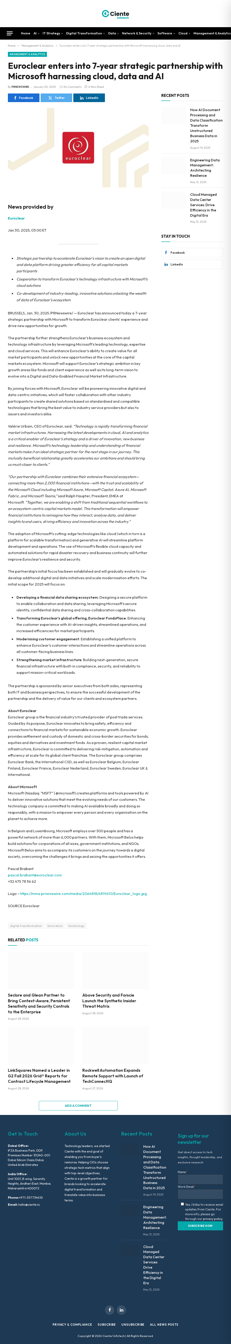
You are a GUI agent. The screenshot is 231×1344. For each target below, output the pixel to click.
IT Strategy (51, 33)
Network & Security (136, 33)
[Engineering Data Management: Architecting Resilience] (173, 165)
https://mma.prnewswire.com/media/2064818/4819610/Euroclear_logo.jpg (83, 893)
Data (112, 33)
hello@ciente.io (29, 1205)
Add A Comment (78, 1105)
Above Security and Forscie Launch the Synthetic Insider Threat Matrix (109, 1000)
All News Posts (164, 1324)
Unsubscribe (132, 1324)
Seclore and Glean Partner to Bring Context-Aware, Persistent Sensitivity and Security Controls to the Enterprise (39, 1003)
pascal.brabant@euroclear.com (35, 875)
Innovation (55, 926)
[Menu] (10, 33)
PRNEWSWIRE (20, 86)
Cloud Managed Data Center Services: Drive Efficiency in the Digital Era (203, 205)
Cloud (182, 33)
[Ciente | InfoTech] (115, 13)
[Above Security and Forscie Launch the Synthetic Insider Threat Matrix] (115, 970)
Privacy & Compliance (72, 1324)
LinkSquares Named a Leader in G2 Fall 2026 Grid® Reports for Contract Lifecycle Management (39, 1076)
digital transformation (26, 926)
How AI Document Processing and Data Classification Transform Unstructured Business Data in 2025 (206, 125)
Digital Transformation (84, 33)
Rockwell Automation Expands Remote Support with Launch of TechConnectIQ (112, 1076)
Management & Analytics (27, 54)
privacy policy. (213, 1219)
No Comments (73, 86)
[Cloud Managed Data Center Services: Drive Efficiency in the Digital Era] (173, 200)
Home (25, 33)
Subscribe (107, 1324)
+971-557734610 (31, 1198)
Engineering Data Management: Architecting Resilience (205, 168)
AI (35, 33)
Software (164, 33)
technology (76, 926)
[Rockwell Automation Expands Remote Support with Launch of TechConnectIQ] (115, 1045)
